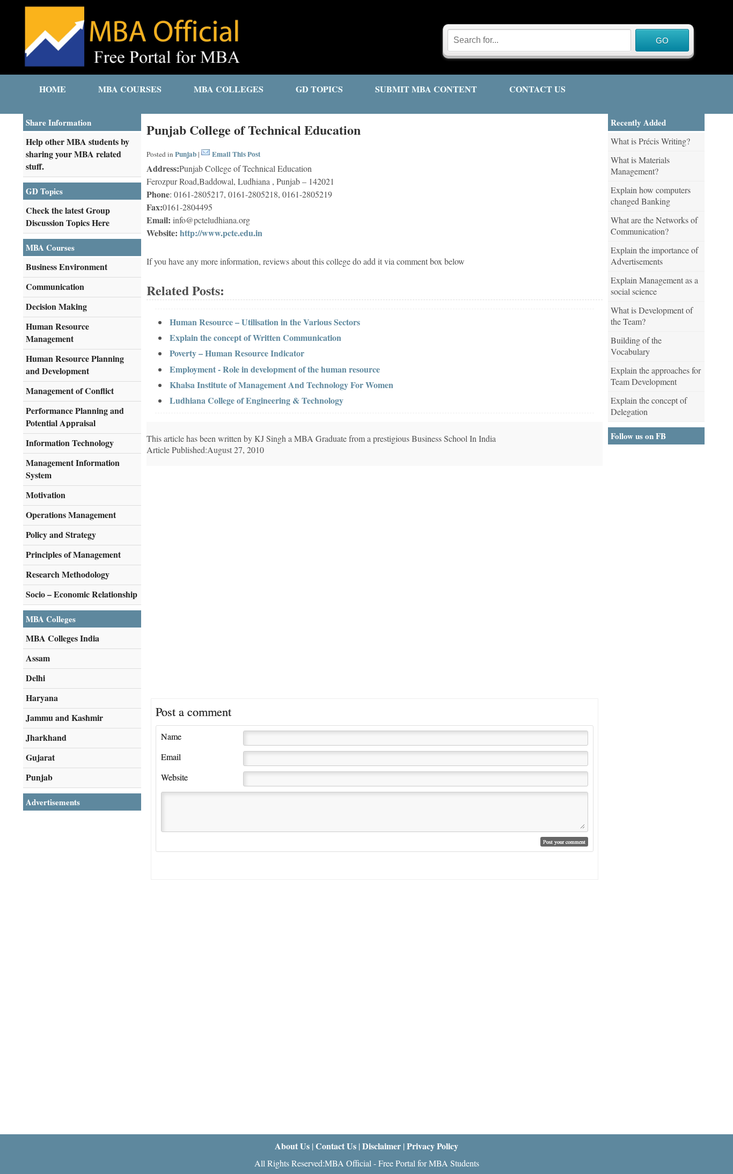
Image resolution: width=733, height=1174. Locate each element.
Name (171, 736)
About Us (292, 1146)
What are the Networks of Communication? (654, 225)
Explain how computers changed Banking (651, 195)
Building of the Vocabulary (636, 345)
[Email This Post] (205, 154)
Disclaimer (381, 1146)
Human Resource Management (57, 332)
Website (174, 777)
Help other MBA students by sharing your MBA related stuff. (77, 153)
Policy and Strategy (61, 534)
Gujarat (40, 757)
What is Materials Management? (640, 165)
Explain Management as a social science (654, 285)
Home (52, 89)
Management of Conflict (70, 390)
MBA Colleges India (62, 638)
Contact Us (537, 89)
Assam (38, 658)
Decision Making (56, 306)
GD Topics (319, 89)
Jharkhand (46, 737)
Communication (55, 286)
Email (171, 756)
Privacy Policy (432, 1146)
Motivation (45, 494)
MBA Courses (130, 89)
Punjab (185, 154)
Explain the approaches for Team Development (656, 375)
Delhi (35, 678)
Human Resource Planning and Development (75, 364)
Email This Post (236, 154)
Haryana (42, 697)
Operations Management (71, 514)
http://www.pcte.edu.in (221, 233)
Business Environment (66, 266)
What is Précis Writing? (650, 141)
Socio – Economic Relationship (81, 594)
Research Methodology (67, 574)
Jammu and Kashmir (64, 717)
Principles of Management (73, 554)
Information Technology (70, 442)
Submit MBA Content (426, 89)
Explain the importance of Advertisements (654, 255)
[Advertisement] (512, 541)
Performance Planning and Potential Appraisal (75, 416)
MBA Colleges (228, 89)
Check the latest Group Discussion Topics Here (68, 216)
